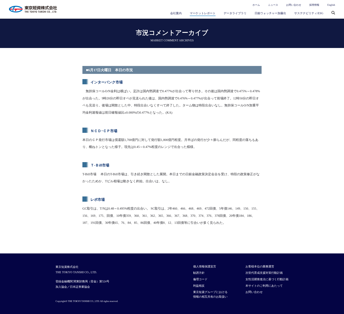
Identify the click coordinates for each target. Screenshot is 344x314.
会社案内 (176, 13)
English (331, 5)
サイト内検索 (333, 13)
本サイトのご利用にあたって (264, 285)
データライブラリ (235, 13)
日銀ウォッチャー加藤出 (270, 13)
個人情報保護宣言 (204, 266)
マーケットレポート (203, 13)
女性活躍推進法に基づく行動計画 (266, 279)
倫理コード (200, 279)
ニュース (273, 5)
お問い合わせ (293, 5)
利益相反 (199, 285)
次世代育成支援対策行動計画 (264, 272)
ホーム (256, 5)
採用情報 (314, 5)
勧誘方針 (199, 272)
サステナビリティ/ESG (308, 13)
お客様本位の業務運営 (259, 266)
